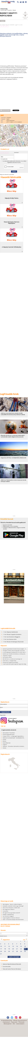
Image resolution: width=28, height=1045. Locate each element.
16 (25, 946)
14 (17, 946)
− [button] (1, 128)
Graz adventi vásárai (7, 657)
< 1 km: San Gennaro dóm (10, 639)
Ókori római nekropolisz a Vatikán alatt (11, 907)
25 (5, 951)
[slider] (4, 26)
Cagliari (5, 744)
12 (9, 946)
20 (13, 949)
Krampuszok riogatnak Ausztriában (10, 662)
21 (17, 949)
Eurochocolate (6, 966)
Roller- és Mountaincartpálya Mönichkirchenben (13, 919)
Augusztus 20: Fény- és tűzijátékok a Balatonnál (13, 457)
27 (13, 951)
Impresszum (6, 1022)
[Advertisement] (14, 51)
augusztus (6, 939)
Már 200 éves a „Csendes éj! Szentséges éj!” (12, 659)
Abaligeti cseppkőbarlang (8, 914)
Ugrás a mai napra (14, 957)
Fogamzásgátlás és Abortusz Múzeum (11, 917)
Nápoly (14, 10)
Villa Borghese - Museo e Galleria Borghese (12, 904)
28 (17, 951)
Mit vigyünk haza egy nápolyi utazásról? (11, 912)
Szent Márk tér (6, 743)
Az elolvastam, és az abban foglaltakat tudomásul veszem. (14, 161)
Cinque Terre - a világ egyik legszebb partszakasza (14, 736)
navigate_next (27, 935)
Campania (9, 10)
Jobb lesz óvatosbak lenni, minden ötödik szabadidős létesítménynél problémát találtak (13, 413)
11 (5, 946)
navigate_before (1, 939)
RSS (14, 1024)
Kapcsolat (14, 1022)
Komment (16, 152)
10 (1, 946)
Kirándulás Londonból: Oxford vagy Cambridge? (13, 906)
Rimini (4, 741)
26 (9, 951)
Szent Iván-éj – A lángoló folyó (9, 660)
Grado (4, 739)
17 (1, 949)
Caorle (4, 748)
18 (5, 949)
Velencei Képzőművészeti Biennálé (12, 964)
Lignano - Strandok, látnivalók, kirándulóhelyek (14, 746)
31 (1, 954)
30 (25, 951)
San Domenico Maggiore (8, 916)
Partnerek (21, 1022)
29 (21, 951)
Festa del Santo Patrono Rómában (12, 969)
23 (25, 949)
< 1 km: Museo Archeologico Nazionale (13, 641)
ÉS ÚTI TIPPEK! (5, 926)
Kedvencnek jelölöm (6, 110)
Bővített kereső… (3, 936)
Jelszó (1, 707)
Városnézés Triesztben (9, 732)
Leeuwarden (5, 911)
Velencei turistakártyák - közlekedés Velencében (14, 738)
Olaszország (3, 10)
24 (1, 951)
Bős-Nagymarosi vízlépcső (8, 909)
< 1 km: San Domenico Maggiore (11, 637)
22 (21, 949)
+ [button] (1, 126)
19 (9, 949)
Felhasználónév (3, 704)
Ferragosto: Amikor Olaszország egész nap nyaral (14, 650)
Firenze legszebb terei (8, 734)
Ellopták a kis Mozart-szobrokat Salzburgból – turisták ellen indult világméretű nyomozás (13, 436)
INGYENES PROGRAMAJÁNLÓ (10, 924)
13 (13, 946)
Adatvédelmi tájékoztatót (9, 161)
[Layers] (25, 126)
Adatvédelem (20, 1024)
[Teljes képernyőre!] (2, 130)
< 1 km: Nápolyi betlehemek (10, 632)
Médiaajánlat (7, 1024)
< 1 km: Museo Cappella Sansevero (12, 634)
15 (21, 946)
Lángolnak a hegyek (7, 655)
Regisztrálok (2, 715)
